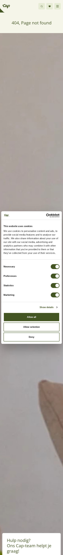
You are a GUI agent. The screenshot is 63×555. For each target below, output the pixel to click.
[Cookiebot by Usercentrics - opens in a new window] (46, 216)
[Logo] (6, 6)
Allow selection (31, 327)
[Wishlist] (49, 6)
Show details (47, 307)
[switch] (55, 276)
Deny (31, 337)
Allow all (31, 317)
